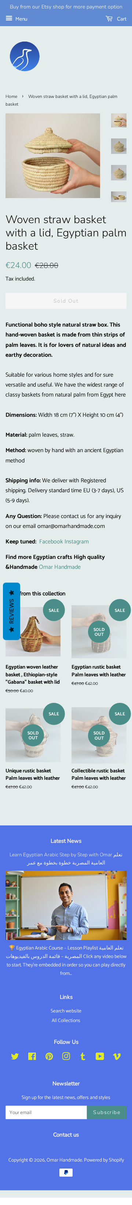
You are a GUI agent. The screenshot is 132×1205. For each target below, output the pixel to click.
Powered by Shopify (104, 1160)
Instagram (77, 542)
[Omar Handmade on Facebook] (32, 1058)
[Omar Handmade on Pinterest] (49, 1058)
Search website (66, 1011)
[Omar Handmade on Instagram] (66, 1058)
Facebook (51, 542)
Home (11, 96)
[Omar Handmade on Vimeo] (117, 1058)
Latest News (66, 841)
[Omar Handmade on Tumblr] (83, 1058)
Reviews (11, 611)
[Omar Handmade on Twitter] (15, 1058)
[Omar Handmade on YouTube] (100, 1058)
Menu (20, 19)
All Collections (66, 1021)
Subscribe (106, 1112)
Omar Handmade (60, 567)
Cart (120, 18)
